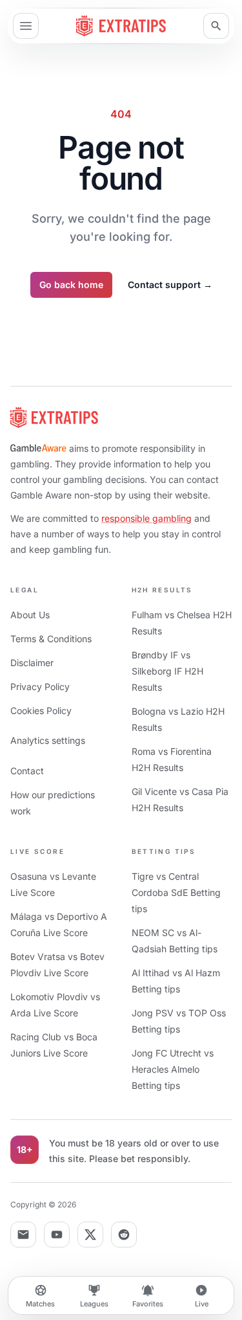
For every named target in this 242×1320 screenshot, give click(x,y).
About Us (30, 614)
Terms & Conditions (51, 638)
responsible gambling (146, 518)
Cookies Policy (41, 710)
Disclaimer (32, 662)
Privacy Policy (40, 686)
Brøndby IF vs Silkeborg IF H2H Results (167, 671)
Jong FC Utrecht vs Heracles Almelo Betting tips (173, 1069)
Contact (27, 770)
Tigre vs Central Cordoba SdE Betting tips (176, 892)
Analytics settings (47, 740)
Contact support (170, 284)
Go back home (71, 284)
